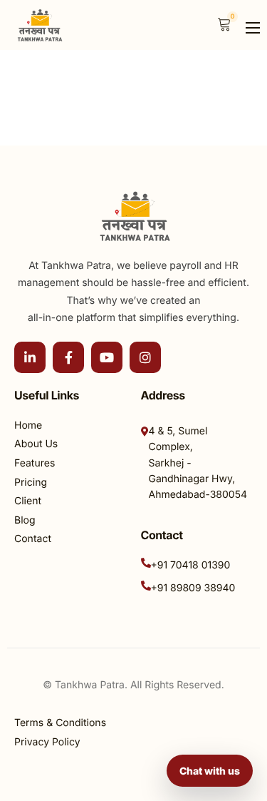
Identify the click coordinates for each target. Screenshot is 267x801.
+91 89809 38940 (193, 588)
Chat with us (209, 771)
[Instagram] (145, 357)
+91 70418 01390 (191, 565)
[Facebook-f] (68, 357)
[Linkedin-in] (30, 357)
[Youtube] (106, 357)
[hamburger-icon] (253, 28)
